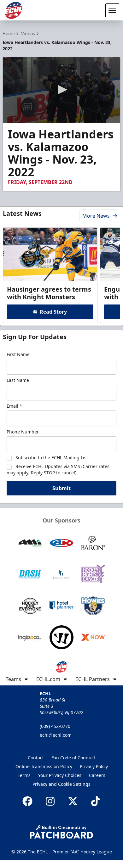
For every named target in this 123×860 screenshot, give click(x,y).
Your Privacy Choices (59, 775)
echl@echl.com (56, 735)
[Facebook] (27, 801)
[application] (61, 90)
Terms (24, 775)
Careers (97, 775)
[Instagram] (50, 801)
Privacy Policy (94, 766)
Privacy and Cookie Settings (61, 784)
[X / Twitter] (73, 801)
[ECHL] (13, 10)
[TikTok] (95, 801)
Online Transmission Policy (43, 766)
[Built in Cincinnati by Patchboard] (61, 832)
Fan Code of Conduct (73, 758)
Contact (36, 758)
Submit (61, 488)
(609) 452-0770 (55, 726)
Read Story (53, 311)
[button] (61, 90)
